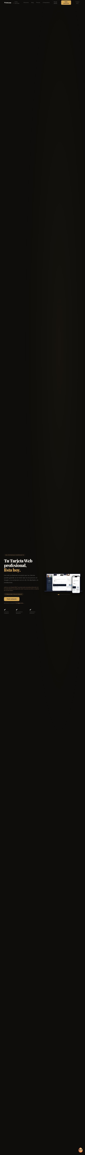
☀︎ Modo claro (77, 2)
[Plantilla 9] (66, 594)
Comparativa (46, 2)
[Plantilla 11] (68, 594)
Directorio (26, 2)
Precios (38, 2)
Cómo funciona (17, 2)
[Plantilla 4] (61, 594)
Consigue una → (20, 603)
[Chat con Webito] (80, 1150)
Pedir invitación (66, 2)
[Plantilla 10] (67, 594)
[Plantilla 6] (63, 594)
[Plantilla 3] (59, 594)
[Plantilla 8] (65, 594)
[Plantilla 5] (62, 594)
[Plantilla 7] (64, 594)
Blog (32, 2)
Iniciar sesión (55, 2)
